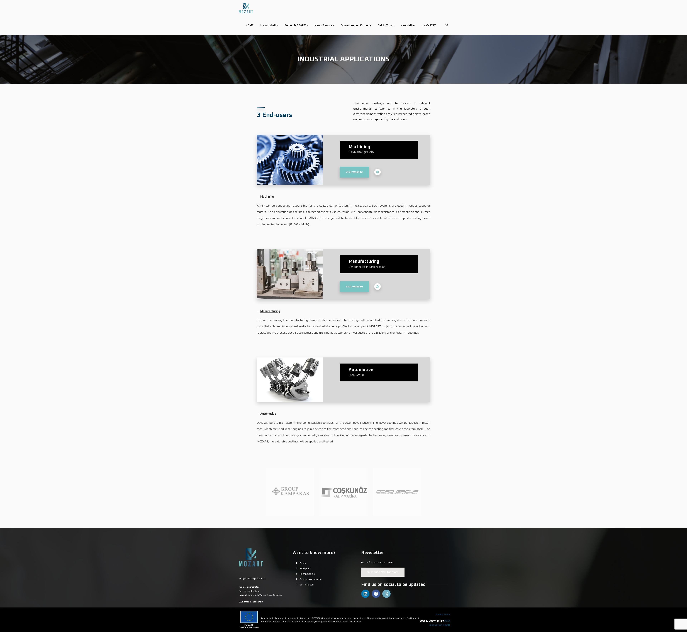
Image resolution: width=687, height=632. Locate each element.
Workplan (304, 568)
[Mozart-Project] (246, 8)
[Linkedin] (365, 594)
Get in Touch (306, 584)
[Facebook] (376, 594)
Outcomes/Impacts (310, 579)
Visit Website (354, 172)
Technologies (307, 574)
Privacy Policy (442, 614)
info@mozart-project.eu (252, 578)
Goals (302, 563)
